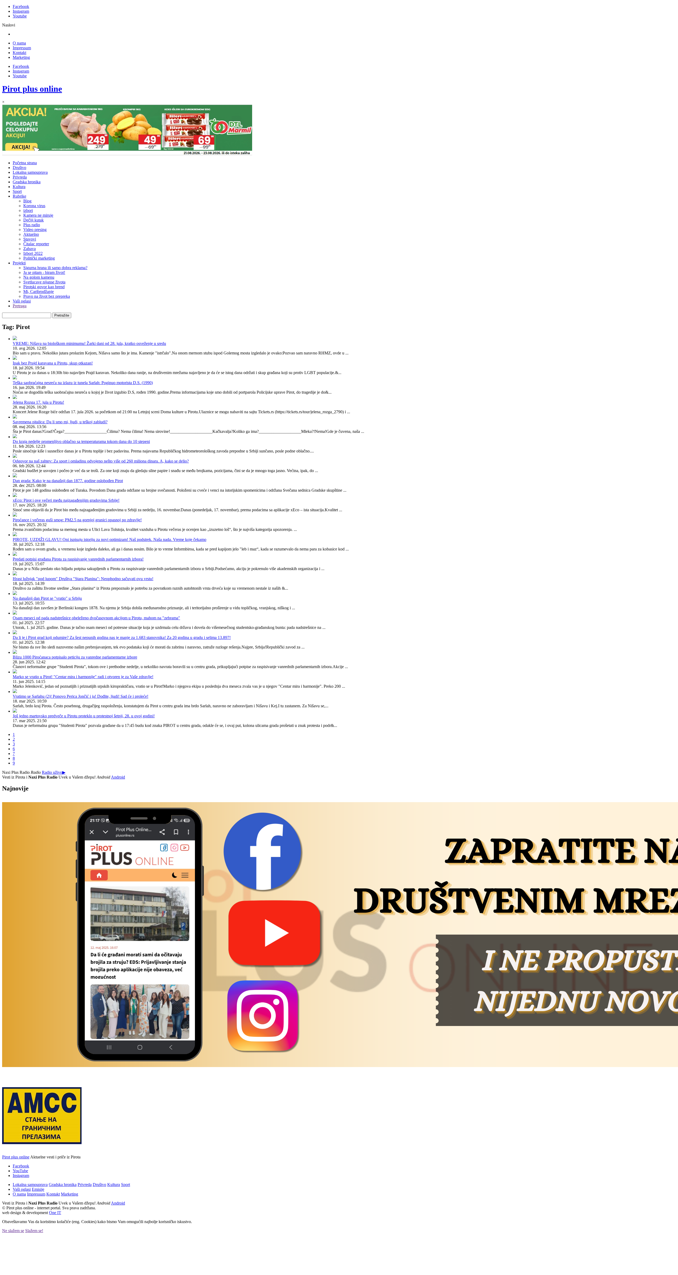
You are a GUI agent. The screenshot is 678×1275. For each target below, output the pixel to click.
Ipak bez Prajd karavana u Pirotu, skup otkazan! (53, 363)
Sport (17, 191)
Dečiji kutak (33, 220)
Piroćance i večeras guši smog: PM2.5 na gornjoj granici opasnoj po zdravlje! (77, 520)
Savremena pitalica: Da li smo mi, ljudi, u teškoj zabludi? (60, 422)
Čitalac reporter (36, 244)
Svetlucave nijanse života (44, 282)
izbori (28, 210)
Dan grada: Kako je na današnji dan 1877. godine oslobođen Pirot (68, 480)
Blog (27, 201)
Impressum (22, 48)
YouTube (20, 1171)
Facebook (21, 6)
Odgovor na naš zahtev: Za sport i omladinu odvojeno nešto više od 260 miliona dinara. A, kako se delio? (101, 461)
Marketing (21, 57)
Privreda (20, 177)
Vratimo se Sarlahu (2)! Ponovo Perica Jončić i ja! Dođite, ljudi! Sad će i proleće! (80, 696)
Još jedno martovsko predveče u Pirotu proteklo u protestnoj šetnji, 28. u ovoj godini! (84, 716)
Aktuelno (31, 234)
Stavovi (29, 239)
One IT (55, 1212)
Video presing (35, 229)
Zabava (29, 248)
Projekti (19, 263)
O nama (19, 43)
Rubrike (19, 196)
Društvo (19, 167)
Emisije (38, 1189)
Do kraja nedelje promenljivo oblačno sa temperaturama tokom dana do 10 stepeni (81, 441)
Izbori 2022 (33, 253)
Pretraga (19, 306)
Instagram (21, 11)
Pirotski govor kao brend (44, 287)
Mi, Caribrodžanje (38, 291)
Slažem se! (34, 1230)
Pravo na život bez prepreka (46, 296)
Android (118, 777)
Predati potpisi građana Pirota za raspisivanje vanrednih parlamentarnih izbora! (78, 559)
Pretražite (61, 315)
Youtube (20, 16)
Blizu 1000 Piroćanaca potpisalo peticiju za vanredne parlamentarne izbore (75, 657)
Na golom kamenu (38, 277)
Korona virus (34, 205)
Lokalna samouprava (30, 172)
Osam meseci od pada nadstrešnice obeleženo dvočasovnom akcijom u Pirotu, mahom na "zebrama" (96, 618)
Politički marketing (39, 258)
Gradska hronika (27, 182)
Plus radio (31, 225)
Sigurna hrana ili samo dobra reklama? (55, 267)
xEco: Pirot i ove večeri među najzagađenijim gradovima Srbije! (66, 500)
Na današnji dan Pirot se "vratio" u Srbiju (47, 598)
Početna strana (25, 163)
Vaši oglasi (22, 301)
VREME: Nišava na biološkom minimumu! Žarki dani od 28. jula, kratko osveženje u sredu (89, 343)
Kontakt (19, 52)
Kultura (19, 186)
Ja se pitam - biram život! (44, 272)
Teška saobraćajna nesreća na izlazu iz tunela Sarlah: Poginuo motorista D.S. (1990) (83, 382)
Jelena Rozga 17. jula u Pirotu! (38, 402)
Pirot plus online (32, 89)
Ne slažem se (13, 1230)
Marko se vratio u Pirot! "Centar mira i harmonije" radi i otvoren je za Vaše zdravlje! (83, 676)
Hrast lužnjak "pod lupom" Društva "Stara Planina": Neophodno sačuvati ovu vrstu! (83, 578)
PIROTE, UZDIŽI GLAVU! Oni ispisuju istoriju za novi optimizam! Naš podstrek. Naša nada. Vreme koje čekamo (109, 539)
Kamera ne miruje (38, 215)
